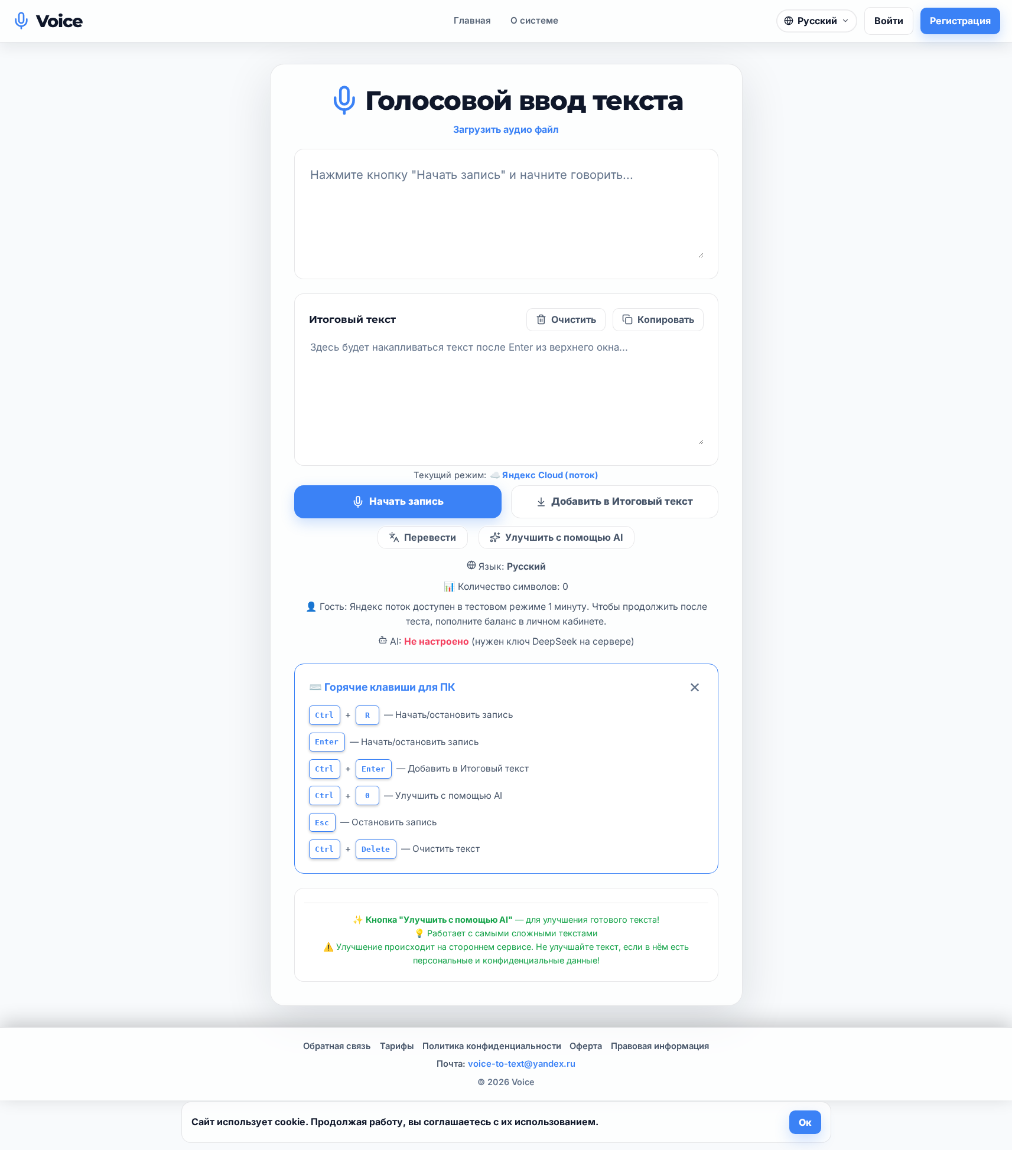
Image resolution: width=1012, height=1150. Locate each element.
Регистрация (960, 21)
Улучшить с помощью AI (564, 537)
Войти (888, 21)
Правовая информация (660, 1046)
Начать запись (406, 501)
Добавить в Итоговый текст (622, 501)
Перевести (430, 537)
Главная (472, 20)
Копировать (665, 319)
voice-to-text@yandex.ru (521, 1063)
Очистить (573, 319)
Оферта (586, 1046)
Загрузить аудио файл (506, 129)
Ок (805, 1122)
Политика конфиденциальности (491, 1046)
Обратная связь (337, 1046)
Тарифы (397, 1046)
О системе (534, 20)
